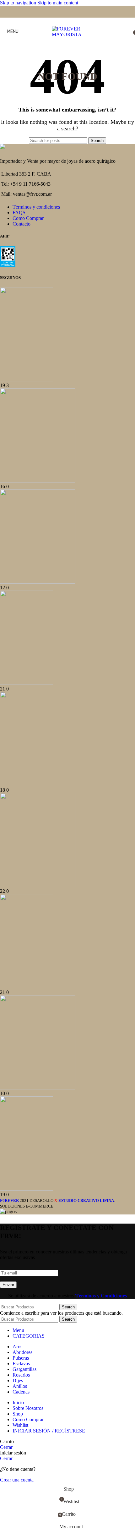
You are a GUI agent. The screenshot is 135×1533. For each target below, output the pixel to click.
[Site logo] (67, 34)
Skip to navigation (18, 2)
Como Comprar (28, 218)
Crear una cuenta (17, 1479)
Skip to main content (57, 2)
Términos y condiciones (36, 207)
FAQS (19, 212)
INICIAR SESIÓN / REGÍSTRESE (49, 1430)
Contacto (21, 223)
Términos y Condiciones (101, 1295)
